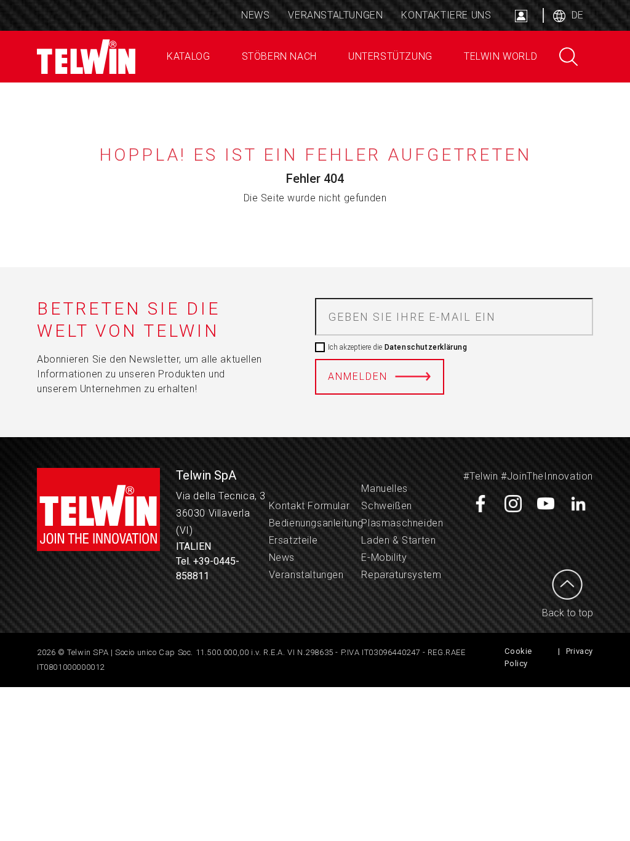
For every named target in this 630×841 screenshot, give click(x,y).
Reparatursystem (401, 575)
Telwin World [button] (499, 56)
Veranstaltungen (335, 15)
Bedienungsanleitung (316, 523)
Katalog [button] (187, 56)
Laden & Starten (398, 540)
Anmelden (358, 376)
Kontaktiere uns (446, 15)
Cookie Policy (518, 657)
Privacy (579, 651)
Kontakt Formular (309, 506)
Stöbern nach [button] (277, 56)
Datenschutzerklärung (425, 347)
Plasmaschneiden (402, 523)
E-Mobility (384, 557)
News (255, 15)
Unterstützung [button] (388, 56)
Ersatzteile (293, 540)
